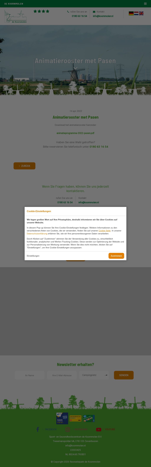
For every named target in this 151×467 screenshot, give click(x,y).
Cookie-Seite (105, 230)
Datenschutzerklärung (37, 233)
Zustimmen (116, 256)
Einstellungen (33, 256)
